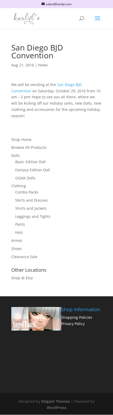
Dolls (15, 155)
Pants (20, 224)
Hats (19, 232)
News (43, 64)
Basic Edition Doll (30, 161)
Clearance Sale (24, 256)
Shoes (16, 248)
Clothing (18, 185)
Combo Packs (26, 192)
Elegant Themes (55, 401)
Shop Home (21, 139)
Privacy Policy (73, 323)
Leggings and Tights (32, 216)
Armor (16, 240)
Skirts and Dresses (31, 200)
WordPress (56, 407)
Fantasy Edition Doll (32, 169)
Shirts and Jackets (31, 208)
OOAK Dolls (25, 177)
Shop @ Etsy (22, 277)
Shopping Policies (76, 317)
